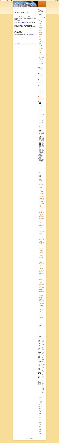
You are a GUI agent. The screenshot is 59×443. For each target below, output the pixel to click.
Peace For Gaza (40, 29)
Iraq (42, 357)
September (40, 180)
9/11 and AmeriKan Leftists (41, 284)
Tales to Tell (40, 36)
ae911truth (40, 64)
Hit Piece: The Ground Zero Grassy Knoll (41, 283)
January (40, 328)
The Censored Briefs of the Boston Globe (41, 301)
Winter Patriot (40, 46)
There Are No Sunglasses (41, 41)
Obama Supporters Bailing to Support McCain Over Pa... (41, 184)
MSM (42, 370)
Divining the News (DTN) (41, 155)
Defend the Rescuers (40, 32)
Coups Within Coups (41, 316)
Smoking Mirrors (40, 43)
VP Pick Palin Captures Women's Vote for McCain (41, 220)
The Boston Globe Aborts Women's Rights (41, 185)
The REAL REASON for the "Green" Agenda (41, 306)
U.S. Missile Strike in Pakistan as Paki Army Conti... (41, 196)
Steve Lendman (40, 50)
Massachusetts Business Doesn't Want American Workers (41, 266)
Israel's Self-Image (40, 299)
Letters (39, 417)
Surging (42, 136)
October (40, 179)
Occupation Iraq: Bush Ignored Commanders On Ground (41, 193)
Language (39, 415)
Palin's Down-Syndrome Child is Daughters (41, 216)
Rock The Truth (21, 3)
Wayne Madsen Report (41, 59)
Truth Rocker (40, 47)
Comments (40, 333)
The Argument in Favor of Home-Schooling (41, 272)
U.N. (42, 389)
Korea (42, 361)
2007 (39, 329)
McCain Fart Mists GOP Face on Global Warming (41, 309)
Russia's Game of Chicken (41, 296)
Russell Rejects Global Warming (41, 307)
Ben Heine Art (40, 55)
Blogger (32, 438)
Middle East (40, 419)
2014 (39, 172)
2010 (39, 175)
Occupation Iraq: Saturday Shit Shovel (41, 231)
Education (43, 347)
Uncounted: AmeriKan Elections (41, 248)
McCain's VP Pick (40, 285)
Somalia (39, 427)
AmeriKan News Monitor (41, 48)
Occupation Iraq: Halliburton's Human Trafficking (42, 255)
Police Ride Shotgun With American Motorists (41, 261)
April (39, 326)
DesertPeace (40, 37)
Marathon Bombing (43, 367)
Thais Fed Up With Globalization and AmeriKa (42, 233)
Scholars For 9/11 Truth (41, 61)
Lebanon (43, 363)
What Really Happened (41, 28)
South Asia (43, 384)
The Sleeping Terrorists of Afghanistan (41, 286)
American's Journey (40, 27)
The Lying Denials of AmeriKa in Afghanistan (41, 279)
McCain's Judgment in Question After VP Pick (41, 243)
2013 (39, 173)
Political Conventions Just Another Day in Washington (41, 187)
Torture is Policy (40, 288)
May (39, 325)
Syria (42, 387)
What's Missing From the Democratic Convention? (41, 291)
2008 (39, 177)
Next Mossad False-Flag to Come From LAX (41, 182)
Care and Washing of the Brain (41, 56)
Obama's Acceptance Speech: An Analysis (41, 250)
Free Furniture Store (41, 271)
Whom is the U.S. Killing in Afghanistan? (41, 258)
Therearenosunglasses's (41, 79)
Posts (39, 332)
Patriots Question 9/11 (41, 63)
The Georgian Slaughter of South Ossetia (41, 282)
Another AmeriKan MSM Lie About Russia (41, 256)
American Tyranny (43, 338)
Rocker (39, 9)
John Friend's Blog (40, 25)
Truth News (40, 52)
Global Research (40, 45)
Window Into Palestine (41, 38)
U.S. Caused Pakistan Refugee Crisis (41, 257)
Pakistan (39, 422)
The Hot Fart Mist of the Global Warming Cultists (41, 303)
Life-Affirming (43, 366)
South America (43, 383)
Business (39, 401)
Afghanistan (40, 397)
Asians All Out (40, 240)
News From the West (40, 34)
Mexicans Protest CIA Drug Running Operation (41, 201)
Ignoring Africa (40, 206)
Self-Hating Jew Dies (41, 289)
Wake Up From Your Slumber (41, 57)
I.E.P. (42, 355)
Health (43, 354)
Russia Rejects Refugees (41, 198)
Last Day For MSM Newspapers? (40, 241)
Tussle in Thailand (40, 204)
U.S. (42, 390)
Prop (42, 377)
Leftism (43, 364)
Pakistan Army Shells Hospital (41, 298)
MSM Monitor (40, 96)
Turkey (43, 388)
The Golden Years (40, 314)
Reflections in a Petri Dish (41, 67)
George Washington (40, 54)
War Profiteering (43, 392)
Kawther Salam (40, 39)
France (43, 352)
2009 (39, 176)
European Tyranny (43, 350)
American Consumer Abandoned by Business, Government (41, 238)
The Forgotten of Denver (41, 263)
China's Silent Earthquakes (41, 203)
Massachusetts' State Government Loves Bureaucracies (41, 268)
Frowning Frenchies (41, 197)
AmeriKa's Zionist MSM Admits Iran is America (41, 194)
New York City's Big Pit (41, 191)
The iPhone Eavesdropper (41, 270)
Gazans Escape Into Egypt (41, 199)
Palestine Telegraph (40, 23)
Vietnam (39, 433)
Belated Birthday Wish (41, 21)
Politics (43, 376)
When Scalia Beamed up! (41, 114)
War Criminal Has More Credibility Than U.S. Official (41, 230)
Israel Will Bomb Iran (41, 252)
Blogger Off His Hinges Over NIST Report (41, 242)
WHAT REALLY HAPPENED (41, 91)
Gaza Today (40, 30)
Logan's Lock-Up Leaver (41, 239)
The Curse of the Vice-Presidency (41, 222)
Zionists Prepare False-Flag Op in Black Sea (41, 295)
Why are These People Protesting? (41, 202)
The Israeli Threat (40, 253)
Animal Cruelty (43, 340)
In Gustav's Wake (40, 262)
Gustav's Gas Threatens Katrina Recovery (41, 305)
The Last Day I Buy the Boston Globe (41, 210)
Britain (43, 341)
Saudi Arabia (43, 380)
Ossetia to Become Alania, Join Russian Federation (41, 227)
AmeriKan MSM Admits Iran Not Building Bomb (41, 214)
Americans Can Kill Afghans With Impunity (41, 225)
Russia (43, 379)
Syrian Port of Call (40, 297)
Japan (39, 413)
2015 (39, 171)
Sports (39, 429)
